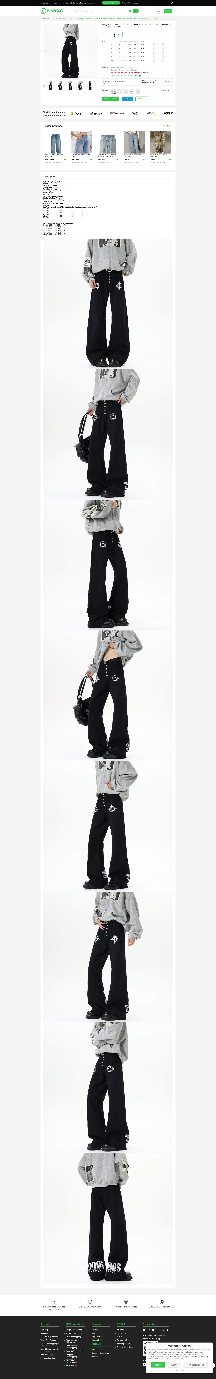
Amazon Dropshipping (75, 1351)
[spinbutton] (158, 44)
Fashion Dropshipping (49, 1337)
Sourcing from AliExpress (71, 1341)
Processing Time (106, 82)
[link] (44, 19)
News (119, 1337)
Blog (93, 1333)
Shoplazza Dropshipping (71, 1356)
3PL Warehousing (47, 1358)
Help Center (96, 1337)
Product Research (99, 1340)
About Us (121, 1330)
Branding (105, 90)
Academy (95, 1330)
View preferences (195, 1365)
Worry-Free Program (48, 1340)
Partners (95, 1357)
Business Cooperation (100, 1353)
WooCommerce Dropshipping (72, 1347)
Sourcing (44, 1330)
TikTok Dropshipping (74, 1333)
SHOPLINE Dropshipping (71, 1361)
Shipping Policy (123, 1344)
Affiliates (95, 1350)
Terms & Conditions (125, 1347)
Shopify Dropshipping (74, 1330)
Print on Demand (47, 1355)
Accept (157, 1365)
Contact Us (121, 1333)
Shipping (105, 67)
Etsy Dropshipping (73, 1337)
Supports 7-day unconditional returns (124, 75)
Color (104, 34)
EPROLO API (71, 1366)
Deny (174, 1365)
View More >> (168, 126)
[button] (155, 44)
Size (103, 41)
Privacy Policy (179, 1370)
